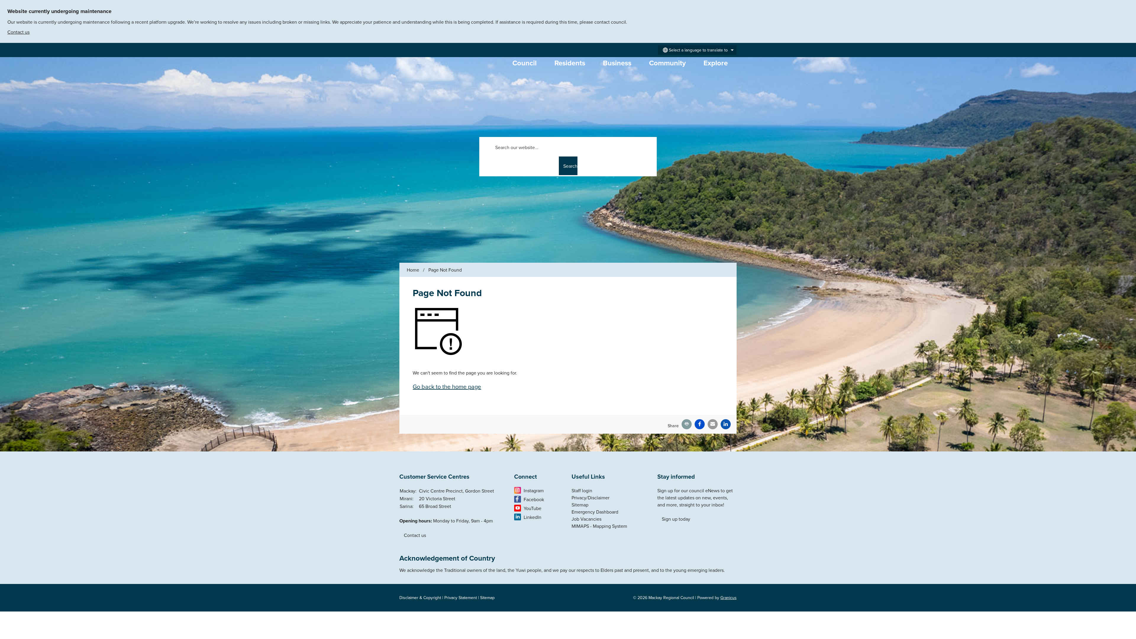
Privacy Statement (460, 598)
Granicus (728, 598)
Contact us (18, 32)
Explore (715, 63)
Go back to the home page (447, 386)
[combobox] (697, 50)
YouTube (532, 508)
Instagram (534, 490)
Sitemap (580, 504)
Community (667, 63)
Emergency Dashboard (595, 512)
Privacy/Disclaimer (590, 497)
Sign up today (676, 519)
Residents (569, 63)
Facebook (534, 499)
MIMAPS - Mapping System (599, 526)
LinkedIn (532, 517)
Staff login (582, 490)
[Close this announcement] (1129, 6)
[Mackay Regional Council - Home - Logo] (449, 79)
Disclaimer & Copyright (420, 598)
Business (617, 63)
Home (413, 270)
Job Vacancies (586, 519)
